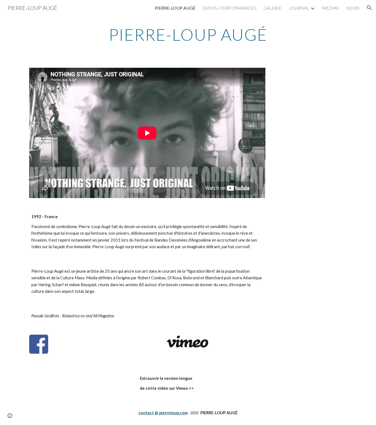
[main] (188, 34)
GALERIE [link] (272, 7)
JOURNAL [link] (299, 7)
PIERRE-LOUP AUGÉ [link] (175, 7)
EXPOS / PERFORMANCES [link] (229, 7)
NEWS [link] (352, 7)
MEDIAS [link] (330, 7)
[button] (369, 7)
